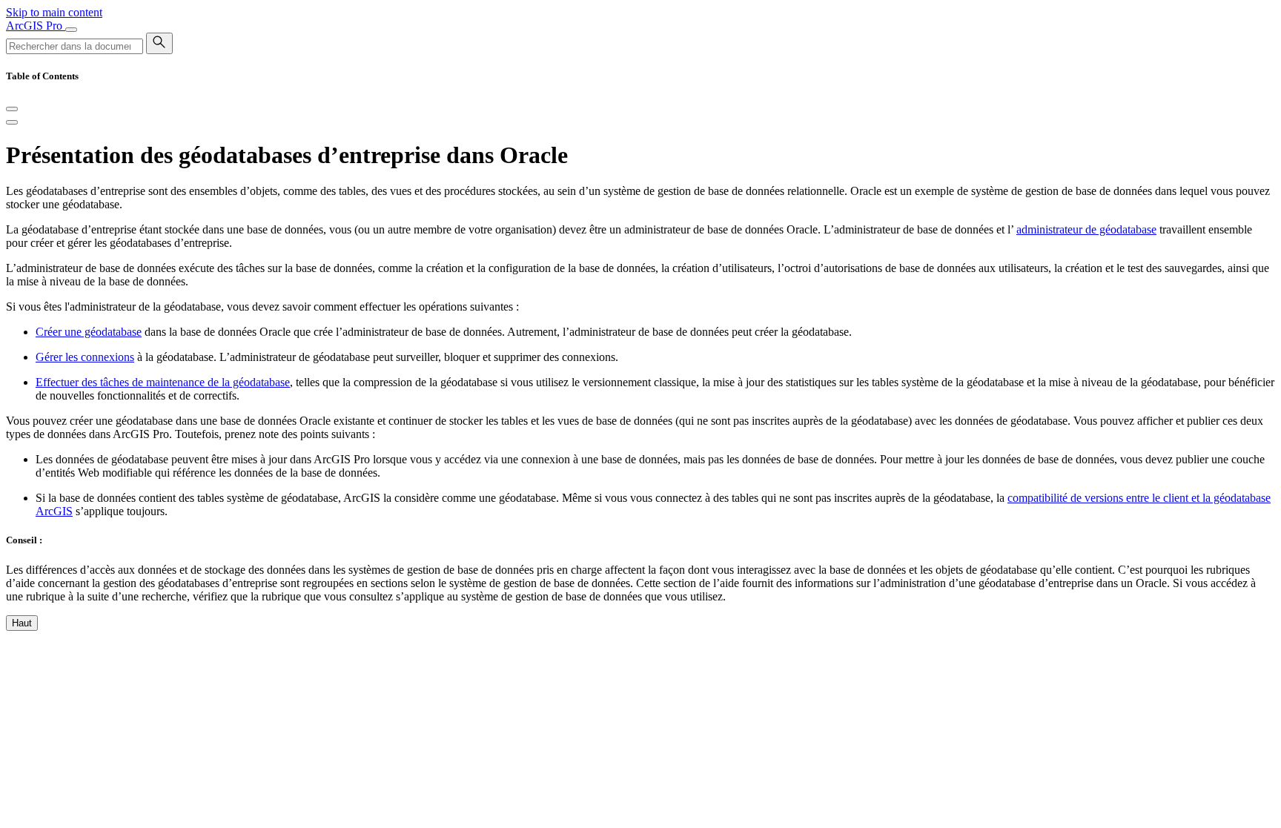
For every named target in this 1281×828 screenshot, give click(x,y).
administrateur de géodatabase (1086, 229)
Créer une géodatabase (89, 331)
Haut (22, 623)
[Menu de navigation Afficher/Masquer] (71, 29)
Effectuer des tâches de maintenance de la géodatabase (163, 382)
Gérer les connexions (85, 357)
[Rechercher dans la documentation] (159, 43)
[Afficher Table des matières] (12, 122)
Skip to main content (54, 12)
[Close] (12, 109)
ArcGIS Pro (35, 25)
